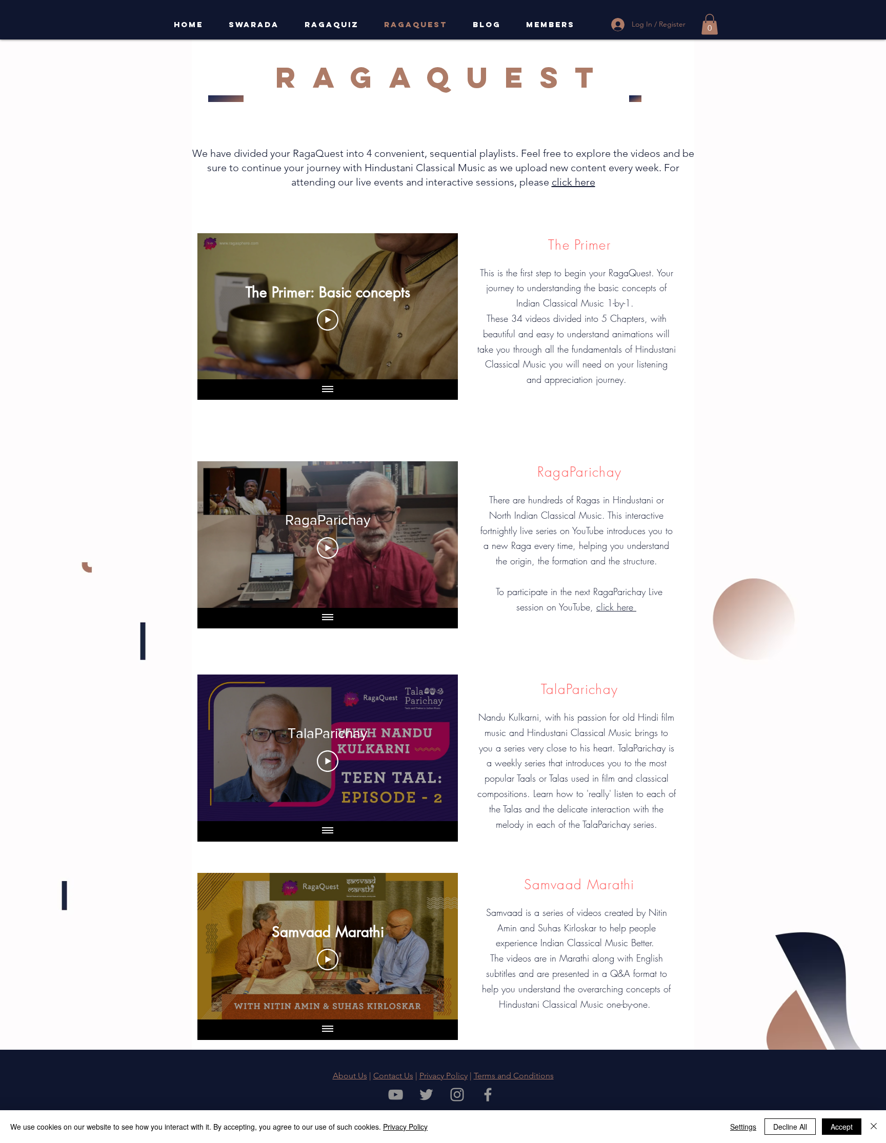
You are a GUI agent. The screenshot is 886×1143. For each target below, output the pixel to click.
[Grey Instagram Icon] (457, 1095)
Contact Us (393, 1075)
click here (573, 182)
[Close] (874, 1126)
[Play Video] (327, 320)
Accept (842, 1126)
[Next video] (436, 306)
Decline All (790, 1126)
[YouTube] (396, 1095)
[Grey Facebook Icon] (488, 1095)
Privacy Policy (443, 1075)
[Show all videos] (327, 389)
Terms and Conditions (514, 1075)
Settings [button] (743, 1126)
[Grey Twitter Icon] (426, 1095)
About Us (350, 1075)
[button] (709, 24)
